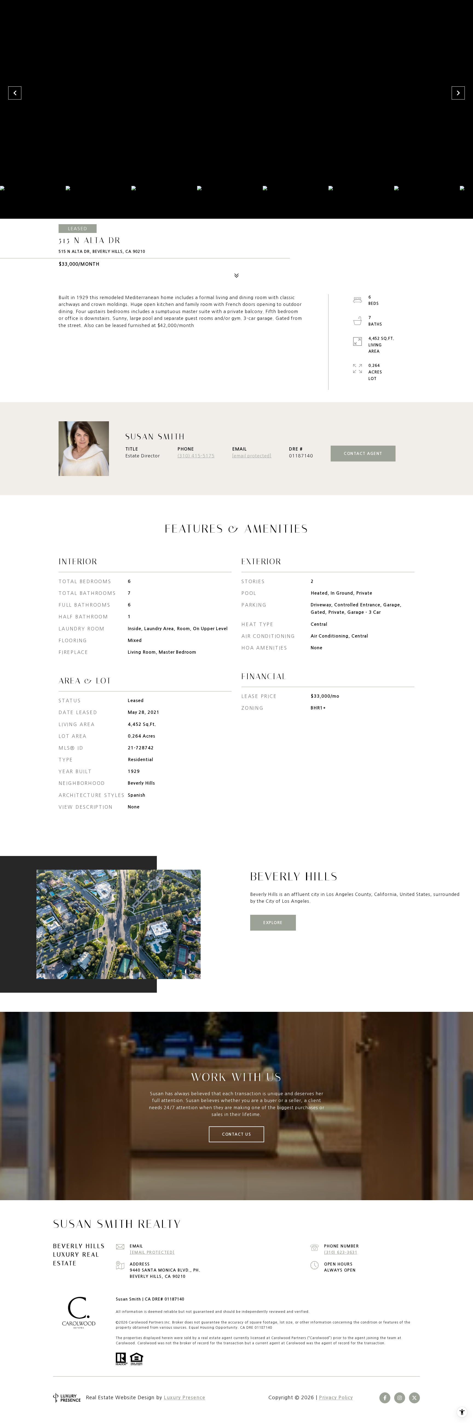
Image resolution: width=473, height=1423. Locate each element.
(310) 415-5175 (196, 456)
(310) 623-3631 (340, 1252)
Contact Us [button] (236, 1134)
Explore (273, 923)
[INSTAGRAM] (399, 1397)
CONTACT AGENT (363, 453)
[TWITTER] (414, 1397)
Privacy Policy (336, 1397)
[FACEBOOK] (384, 1397)
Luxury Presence (184, 1397)
